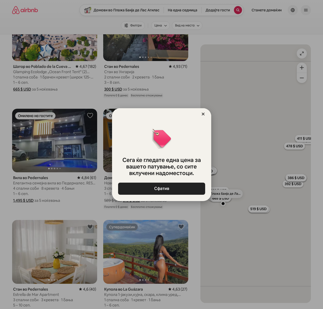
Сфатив (161, 188)
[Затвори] (203, 114)
